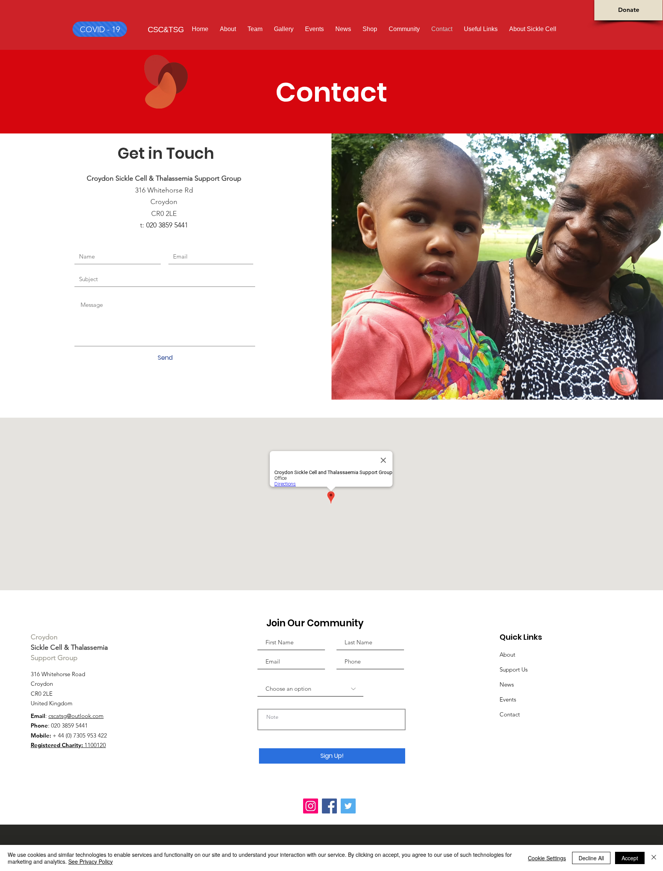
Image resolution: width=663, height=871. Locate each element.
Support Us (514, 669)
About (507, 654)
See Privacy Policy (90, 861)
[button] (532, 29)
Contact (510, 714)
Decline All (591, 858)
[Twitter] (348, 806)
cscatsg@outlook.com (76, 716)
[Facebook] (329, 806)
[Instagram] (310, 806)
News (507, 684)
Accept (630, 858)
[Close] (653, 858)
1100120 (68, 745)
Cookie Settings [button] (547, 858)
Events (508, 699)
